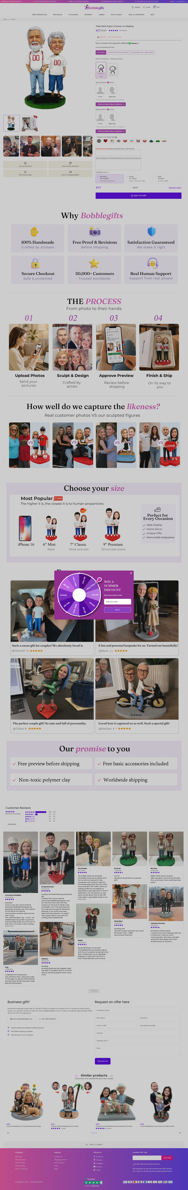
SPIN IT (117, 610)
